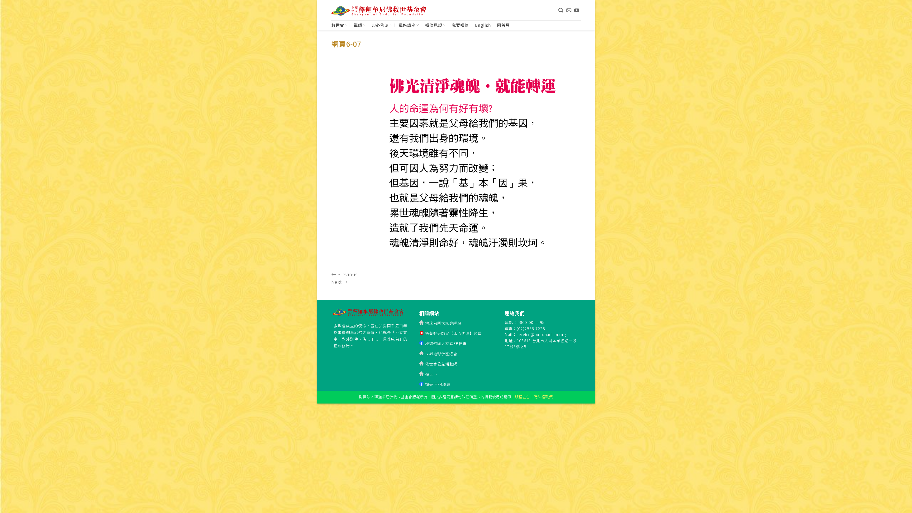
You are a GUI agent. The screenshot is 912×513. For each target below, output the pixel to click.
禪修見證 (433, 25)
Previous (344, 274)
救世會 (337, 25)
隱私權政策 (543, 396)
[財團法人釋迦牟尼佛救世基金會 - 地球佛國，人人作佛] (378, 11)
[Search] (560, 10)
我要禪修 (460, 25)
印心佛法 (380, 25)
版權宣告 (522, 396)
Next (339, 281)
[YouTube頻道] (576, 10)
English (483, 25)
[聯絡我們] (568, 10)
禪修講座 (407, 25)
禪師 (358, 25)
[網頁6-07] (456, 160)
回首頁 (503, 25)
